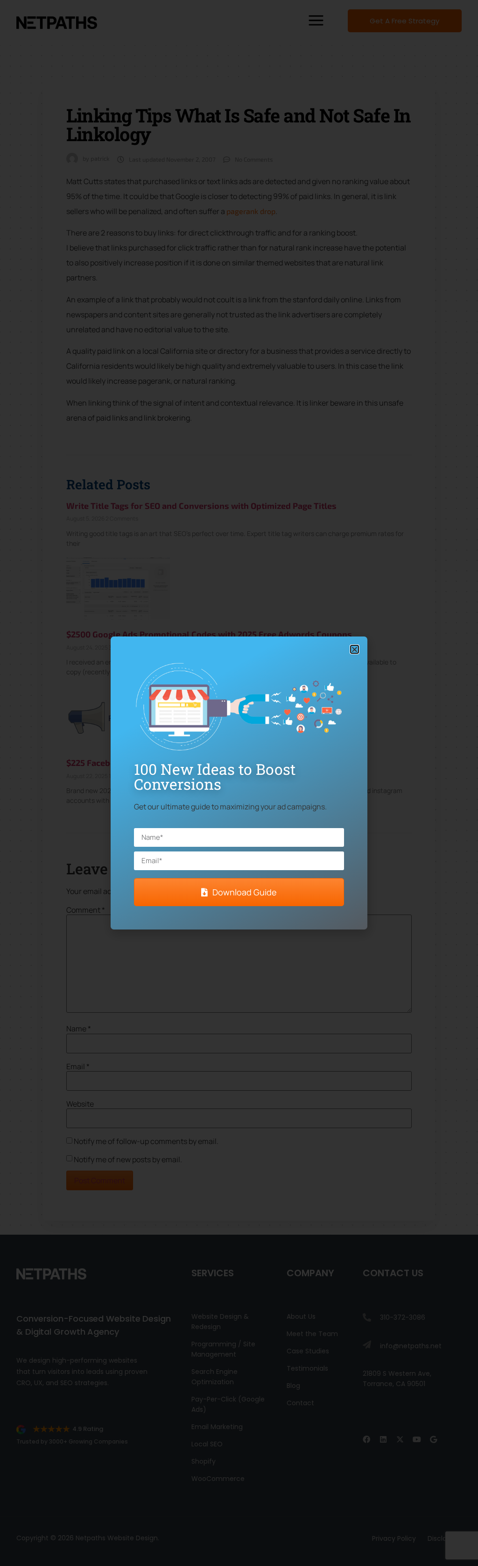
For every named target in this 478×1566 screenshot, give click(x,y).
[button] (354, 649)
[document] (239, 783)
